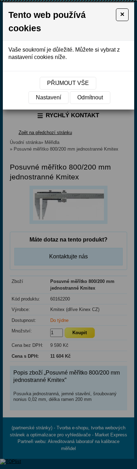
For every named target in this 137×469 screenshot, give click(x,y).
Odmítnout (90, 97)
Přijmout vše (68, 83)
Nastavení (48, 97)
